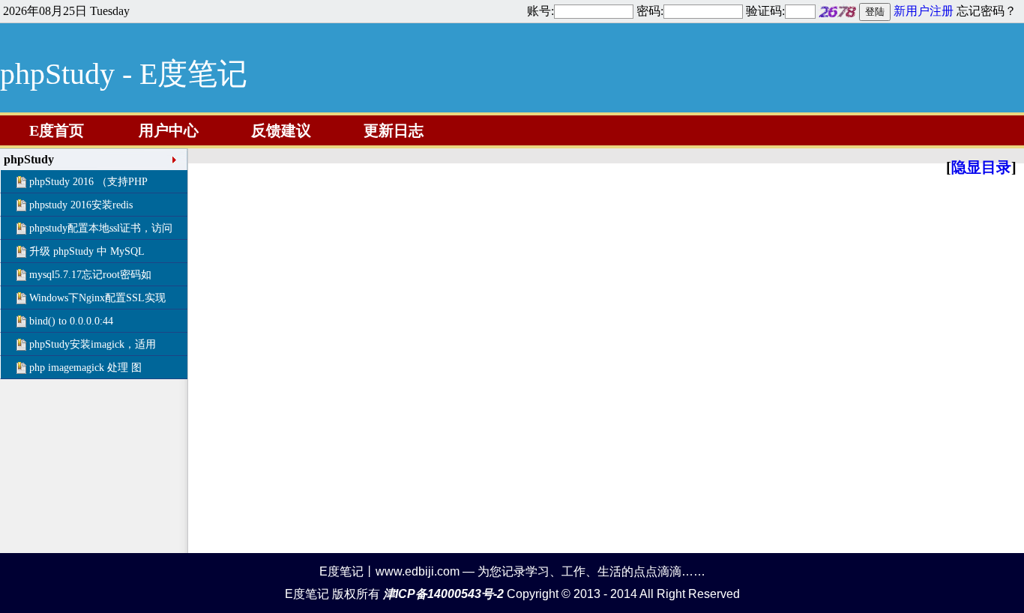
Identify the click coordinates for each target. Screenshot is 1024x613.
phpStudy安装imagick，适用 (92, 344)
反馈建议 (281, 130)
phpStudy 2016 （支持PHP (88, 181)
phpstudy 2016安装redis (81, 205)
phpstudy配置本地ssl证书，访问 (100, 228)
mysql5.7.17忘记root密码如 (90, 274)
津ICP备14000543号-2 (443, 594)
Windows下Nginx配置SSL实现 (97, 298)
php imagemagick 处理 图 (85, 367)
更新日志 (394, 130)
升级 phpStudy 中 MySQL (87, 251)
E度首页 (56, 130)
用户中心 (169, 130)
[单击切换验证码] (837, 10)
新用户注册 (924, 10)
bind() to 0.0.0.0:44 (71, 321)
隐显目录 (981, 167)
